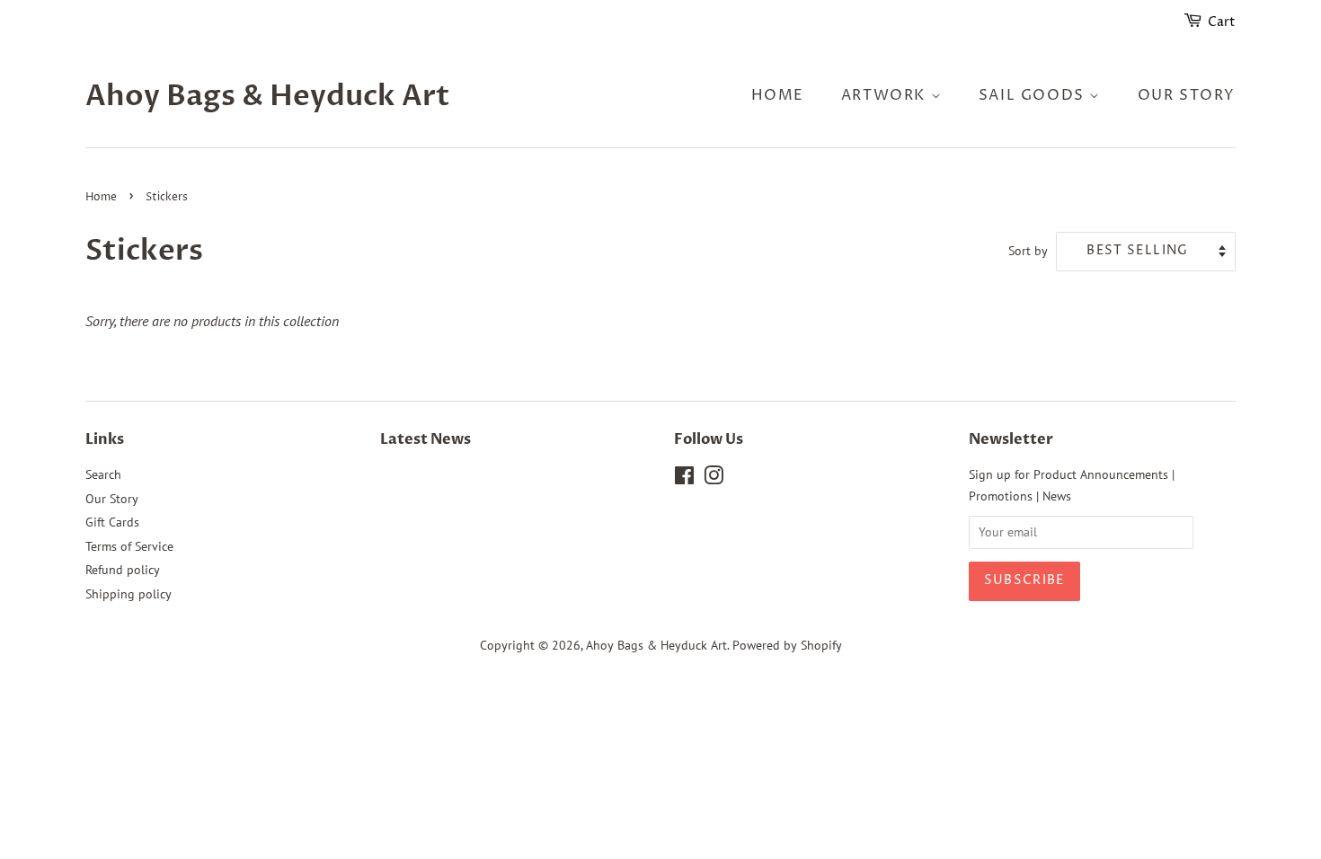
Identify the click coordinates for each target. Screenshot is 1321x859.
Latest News (425, 439)
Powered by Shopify (787, 645)
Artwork (886, 95)
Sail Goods (1034, 95)
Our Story (1187, 95)
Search (103, 474)
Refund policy (122, 570)
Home (777, 95)
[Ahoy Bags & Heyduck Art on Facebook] (684, 479)
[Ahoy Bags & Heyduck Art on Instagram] (713, 479)
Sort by (1028, 250)
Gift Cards (112, 522)
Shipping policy (128, 594)
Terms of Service (129, 546)
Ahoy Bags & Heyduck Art (267, 96)
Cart (1222, 22)
